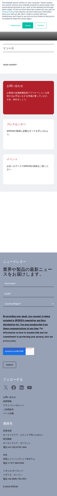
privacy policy (9, 341)
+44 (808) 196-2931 (17, 479)
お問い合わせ (9, 397)
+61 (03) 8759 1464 (17, 447)
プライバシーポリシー (13, 405)
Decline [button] (41, 25)
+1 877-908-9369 (16, 463)
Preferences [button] (15, 25)
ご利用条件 (8, 409)
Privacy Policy (8, 11)
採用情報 (7, 401)
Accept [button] (28, 25)
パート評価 (8, 413)
